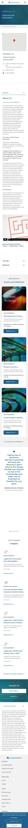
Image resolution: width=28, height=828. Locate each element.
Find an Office (13, 691)
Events (3, 780)
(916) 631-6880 (10, 73)
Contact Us (13, 696)
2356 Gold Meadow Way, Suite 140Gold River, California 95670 (15, 65)
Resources (6, 265)
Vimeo (21, 246)
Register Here (10, 331)
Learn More (14, 817)
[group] (14, 491)
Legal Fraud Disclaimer (10, 706)
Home (3, 26)
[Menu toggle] (3, 2)
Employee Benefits (7, 17)
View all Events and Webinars (13, 441)
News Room (5, 796)
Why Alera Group (6, 792)
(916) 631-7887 (10, 70)
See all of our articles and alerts (13, 674)
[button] (14, 41)
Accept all (14, 825)
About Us (5, 92)
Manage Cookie (14, 821)
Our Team (6, 261)
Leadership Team (6, 799)
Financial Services (6, 772)
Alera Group (13, 246)
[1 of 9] (9, 531)
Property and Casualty (8, 15)
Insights (4, 784)
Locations (7, 26)
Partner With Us (6, 803)
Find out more (8, 573)
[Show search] (25, 2)
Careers (4, 806)
